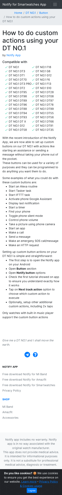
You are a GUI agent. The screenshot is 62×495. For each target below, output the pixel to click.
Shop (6, 399)
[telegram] (27, 354)
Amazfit (7, 412)
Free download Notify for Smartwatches (28, 385)
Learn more (28, 481)
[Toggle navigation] (55, 4)
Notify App (14, 55)
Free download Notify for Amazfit (24, 379)
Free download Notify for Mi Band (24, 374)
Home (18, 12)
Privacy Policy (11, 390)
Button (43, 12)
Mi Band (7, 406)
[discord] (35, 354)
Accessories (10, 417)
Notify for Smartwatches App (24, 4)
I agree (31, 490)
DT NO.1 (31, 12)
